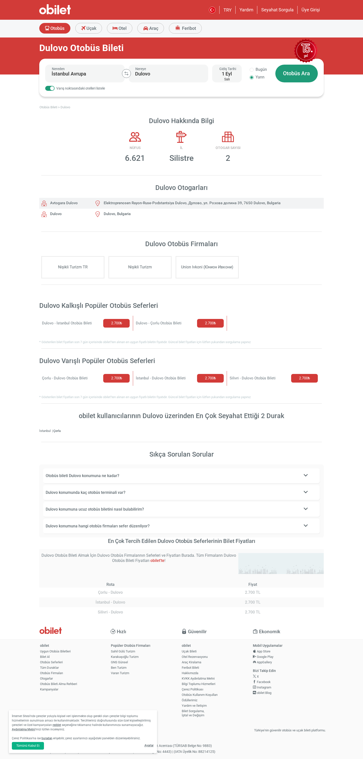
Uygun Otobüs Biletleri (55, 651)
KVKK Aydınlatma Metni (198, 678)
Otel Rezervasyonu (195, 657)
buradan (46, 738)
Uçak (90, 28)
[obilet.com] (67, 13)
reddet (57, 725)
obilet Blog (263, 693)
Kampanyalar (49, 689)
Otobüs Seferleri (51, 662)
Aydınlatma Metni (23, 729)
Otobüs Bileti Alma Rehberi (58, 684)
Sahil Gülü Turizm (123, 651)
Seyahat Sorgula (277, 9)
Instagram (263, 687)
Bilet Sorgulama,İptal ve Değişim (193, 713)
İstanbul (45, 431)
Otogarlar (46, 678)
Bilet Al (45, 657)
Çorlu (57, 431)
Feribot (188, 28)
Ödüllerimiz (189, 700)
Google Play (264, 657)
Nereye (140, 69)
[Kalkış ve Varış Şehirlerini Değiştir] (126, 73)
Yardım (246, 9)
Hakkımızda (190, 673)
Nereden (58, 69)
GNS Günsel (119, 662)
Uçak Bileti (189, 651)
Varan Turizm (120, 673)
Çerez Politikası (192, 689)
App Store (263, 651)
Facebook (263, 682)
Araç (153, 28)
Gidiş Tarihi (227, 69)
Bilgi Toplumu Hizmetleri (198, 684)
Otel (122, 28)
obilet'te (157, 560)
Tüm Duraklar (49, 667)
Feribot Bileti (190, 667)
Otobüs (56, 28)
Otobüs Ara (296, 73)
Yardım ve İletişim (194, 705)
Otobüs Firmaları (51, 673)
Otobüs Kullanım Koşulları (200, 695)
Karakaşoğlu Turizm (125, 657)
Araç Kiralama (191, 662)
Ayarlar (149, 745)
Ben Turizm (118, 667)
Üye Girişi (311, 9)
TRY (227, 10)
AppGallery (264, 662)
